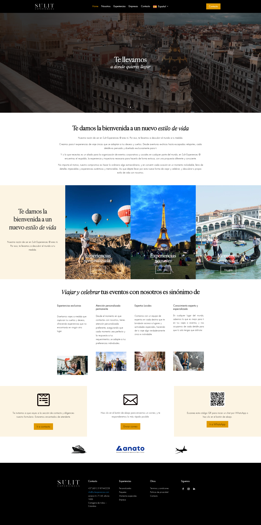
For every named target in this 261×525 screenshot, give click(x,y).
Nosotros (106, 6)
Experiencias (120, 6)
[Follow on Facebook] (183, 489)
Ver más (98, 269)
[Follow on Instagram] (188, 489)
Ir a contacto (43, 426)
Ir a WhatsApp (217, 424)
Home (95, 6)
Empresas (133, 6)
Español (162, 6)
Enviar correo (130, 426)
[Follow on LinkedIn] (194, 489)
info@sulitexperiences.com (98, 492)
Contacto (145, 6)
